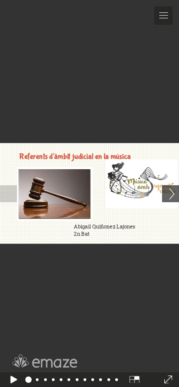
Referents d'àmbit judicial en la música (74, 156)
